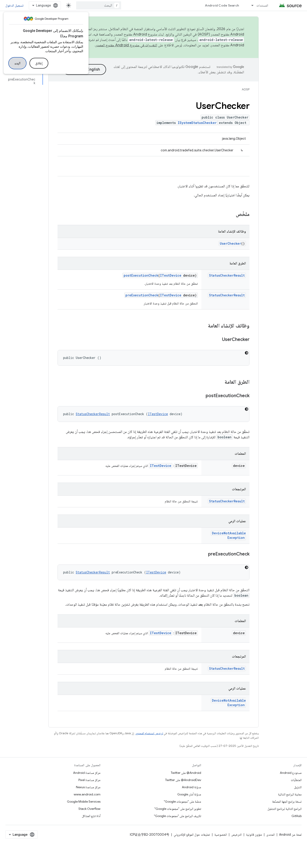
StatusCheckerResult (227, 275)
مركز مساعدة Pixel (89, 780)
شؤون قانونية (254, 834)
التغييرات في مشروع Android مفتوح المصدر (126, 45)
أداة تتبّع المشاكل (91, 816)
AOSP (245, 89)
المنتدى (270, 834)
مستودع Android (291, 773)
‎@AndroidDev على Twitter (183, 780)
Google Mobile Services (83, 801)
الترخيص (236, 834)
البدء (17, 63)
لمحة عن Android (290, 834)
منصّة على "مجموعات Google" (182, 801)
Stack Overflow (89, 809)
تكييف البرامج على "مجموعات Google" (177, 816)
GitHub (296, 816)
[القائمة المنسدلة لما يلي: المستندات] (250, 5)
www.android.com (87, 794)
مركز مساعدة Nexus (88, 787)
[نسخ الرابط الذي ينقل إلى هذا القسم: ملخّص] (231, 214)
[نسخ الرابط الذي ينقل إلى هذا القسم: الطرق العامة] (220, 382)
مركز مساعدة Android (86, 773)
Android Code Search (222, 5)
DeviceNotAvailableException (229, 535)
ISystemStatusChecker (197, 123)
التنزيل (298, 787)
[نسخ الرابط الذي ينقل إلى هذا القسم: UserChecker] (217, 340)
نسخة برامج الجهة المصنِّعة (287, 801)
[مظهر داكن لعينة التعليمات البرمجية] (246, 353)
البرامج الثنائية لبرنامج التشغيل (284, 809)
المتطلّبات (296, 780)
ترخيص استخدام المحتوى (149, 733)
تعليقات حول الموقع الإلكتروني (192, 834)
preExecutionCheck (141, 295)
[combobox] (98, 5)
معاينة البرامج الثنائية (290, 794)
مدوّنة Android (191, 787)
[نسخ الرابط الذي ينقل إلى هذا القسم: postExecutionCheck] (201, 396)
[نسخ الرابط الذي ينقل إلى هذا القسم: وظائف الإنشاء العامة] (203, 326)
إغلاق (38, 63)
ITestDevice (170, 275)
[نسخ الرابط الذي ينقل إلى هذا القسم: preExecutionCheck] (203, 554)
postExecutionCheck (141, 275)
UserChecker (230, 243)
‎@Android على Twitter (186, 773)
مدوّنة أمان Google (189, 794)
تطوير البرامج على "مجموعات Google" (177, 809)
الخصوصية (220, 834)
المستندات (262, 5)
